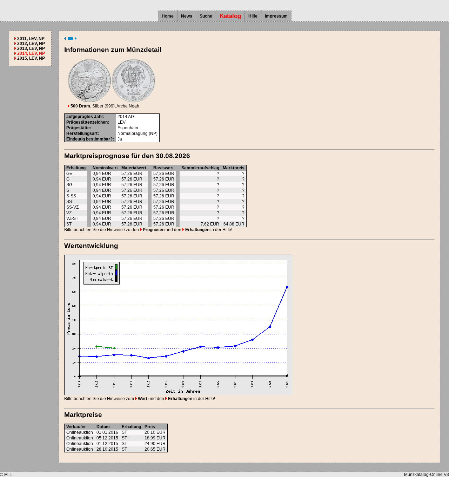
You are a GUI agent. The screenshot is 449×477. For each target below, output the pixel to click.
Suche (206, 16)
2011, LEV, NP (31, 38)
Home (168, 16)
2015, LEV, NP (31, 58)
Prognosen (153, 229)
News (186, 16)
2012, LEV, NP (31, 43)
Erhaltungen (196, 229)
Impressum (276, 16)
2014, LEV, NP (31, 53)
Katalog (230, 16)
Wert (142, 398)
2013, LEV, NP (31, 48)
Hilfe (252, 16)
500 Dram (79, 106)
